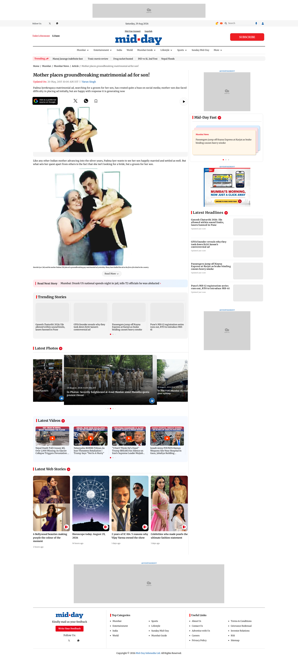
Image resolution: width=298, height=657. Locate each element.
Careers (196, 635)
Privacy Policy (199, 640)
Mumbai (81, 50)
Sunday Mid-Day (200, 50)
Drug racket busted (123, 59)
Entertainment (101, 50)
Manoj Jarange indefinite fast (68, 59)
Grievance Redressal (241, 626)
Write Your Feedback (69, 628)
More (216, 50)
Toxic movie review (98, 59)
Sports (180, 50)
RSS (233, 635)
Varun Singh (89, 81)
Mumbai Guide (145, 50)
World (130, 50)
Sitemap (235, 640)
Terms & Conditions (241, 621)
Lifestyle (164, 50)
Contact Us (197, 626)
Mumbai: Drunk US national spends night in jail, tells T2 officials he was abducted (111, 283)
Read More (110, 273)
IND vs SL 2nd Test (147, 59)
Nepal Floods (168, 58)
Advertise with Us (201, 630)
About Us (196, 621)
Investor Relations (240, 630)
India (119, 50)
